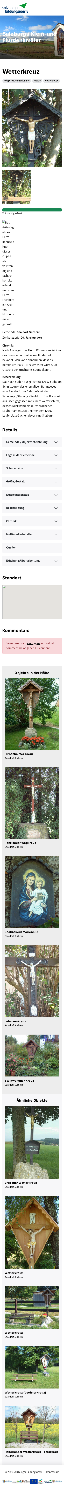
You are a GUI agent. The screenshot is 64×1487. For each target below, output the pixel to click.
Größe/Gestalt (15, 482)
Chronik (11, 521)
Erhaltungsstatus (17, 495)
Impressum (52, 1472)
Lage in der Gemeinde (20, 455)
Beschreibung (15, 508)
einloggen (33, 643)
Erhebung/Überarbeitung (23, 561)
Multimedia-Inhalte (19, 534)
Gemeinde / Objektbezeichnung (26, 442)
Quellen (11, 548)
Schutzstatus (15, 468)
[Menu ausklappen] (58, 8)
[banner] (15, 8)
